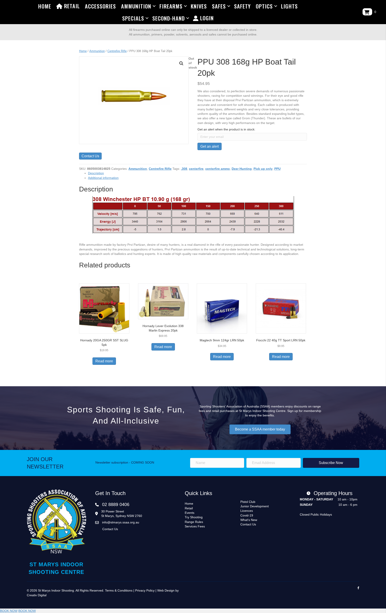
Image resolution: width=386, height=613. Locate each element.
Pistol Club (247, 502)
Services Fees (195, 526)
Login (206, 18)
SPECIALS (133, 18)
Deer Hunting (242, 168)
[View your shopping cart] (367, 11)
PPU (277, 168)
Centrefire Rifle (117, 51)
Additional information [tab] (103, 178)
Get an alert (209, 146)
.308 (184, 168)
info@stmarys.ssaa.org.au (120, 522)
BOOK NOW (8, 611)
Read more (104, 361)
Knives (199, 6)
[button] (181, 63)
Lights (289, 6)
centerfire (196, 168)
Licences (246, 510)
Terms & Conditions (118, 590)
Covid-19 (246, 515)
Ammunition (136, 6)
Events (189, 512)
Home (44, 6)
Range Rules (194, 522)
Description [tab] (96, 173)
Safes (219, 6)
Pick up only (263, 168)
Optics (264, 6)
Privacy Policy (145, 590)
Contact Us (90, 156)
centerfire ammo (217, 168)
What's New (248, 520)
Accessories (100, 6)
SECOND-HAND (168, 18)
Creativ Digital (36, 595)
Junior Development (254, 506)
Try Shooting (194, 517)
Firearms (171, 6)
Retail (71, 6)
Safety (242, 6)
